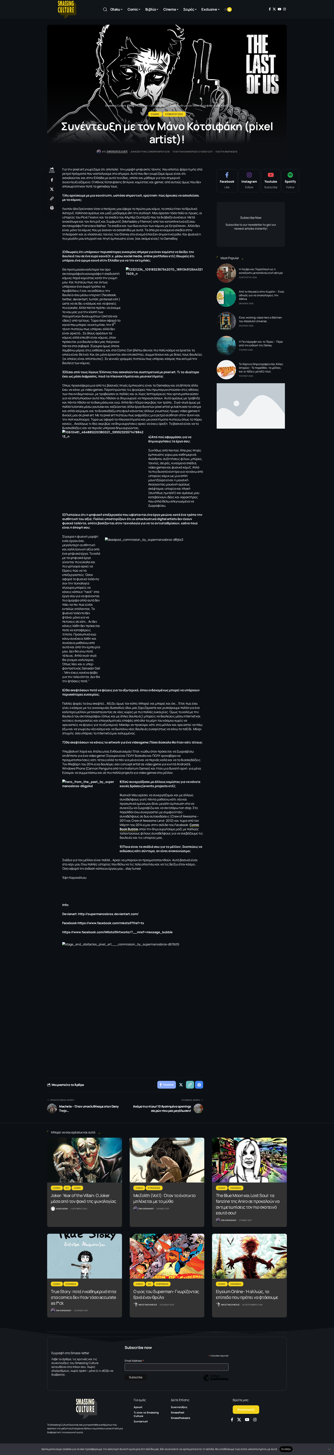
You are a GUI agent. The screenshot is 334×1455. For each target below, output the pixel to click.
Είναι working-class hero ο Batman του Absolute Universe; (260, 319)
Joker (77, 1188)
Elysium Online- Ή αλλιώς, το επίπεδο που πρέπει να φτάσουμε (247, 1294)
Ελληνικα (236, 1188)
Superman (162, 1284)
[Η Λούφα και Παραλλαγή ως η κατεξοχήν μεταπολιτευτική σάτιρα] (226, 273)
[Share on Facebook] (51, 180)
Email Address (134, 1360)
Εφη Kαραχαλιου (117, 151)
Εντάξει (286, 1449)
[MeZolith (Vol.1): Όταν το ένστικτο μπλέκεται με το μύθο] (167, 1160)
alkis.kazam (62, 1208)
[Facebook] (270, 9)
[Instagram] (284, 9)
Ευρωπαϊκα (154, 1188)
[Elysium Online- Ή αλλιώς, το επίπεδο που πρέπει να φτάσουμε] (249, 1256)
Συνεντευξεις (174, 114)
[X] (274, 9)
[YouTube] (279, 9)
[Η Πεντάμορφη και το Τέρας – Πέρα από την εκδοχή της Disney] (226, 345)
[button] (105, 9)
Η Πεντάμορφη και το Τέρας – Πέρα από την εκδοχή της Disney (261, 343)
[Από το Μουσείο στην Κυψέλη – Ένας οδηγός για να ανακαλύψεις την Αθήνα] (226, 297)
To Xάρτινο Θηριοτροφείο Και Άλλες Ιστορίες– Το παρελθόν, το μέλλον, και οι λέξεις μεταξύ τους (261, 367)
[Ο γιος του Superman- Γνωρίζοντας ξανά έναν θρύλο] (167, 1256)
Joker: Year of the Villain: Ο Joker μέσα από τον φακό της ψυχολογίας (83, 1198)
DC (67, 1188)
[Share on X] (51, 189)
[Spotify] (290, 180)
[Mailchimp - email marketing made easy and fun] (215, 1381)
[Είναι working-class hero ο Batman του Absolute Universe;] (226, 321)
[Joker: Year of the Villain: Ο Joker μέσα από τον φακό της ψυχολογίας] (84, 1160)
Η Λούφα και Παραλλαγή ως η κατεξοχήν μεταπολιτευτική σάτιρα (261, 271)
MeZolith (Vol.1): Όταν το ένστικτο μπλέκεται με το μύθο (164, 1198)
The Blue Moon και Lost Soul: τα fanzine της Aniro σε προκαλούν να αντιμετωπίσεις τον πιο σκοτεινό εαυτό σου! (247, 1204)
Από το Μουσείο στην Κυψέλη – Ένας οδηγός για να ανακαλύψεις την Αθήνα (261, 295)
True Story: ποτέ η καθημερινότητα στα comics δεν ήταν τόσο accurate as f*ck (83, 1297)
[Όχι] (329, 1449)
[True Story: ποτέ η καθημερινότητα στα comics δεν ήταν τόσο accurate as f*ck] (84, 1256)
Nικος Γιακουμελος (148, 1304)
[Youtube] (271, 180)
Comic (155, 114)
